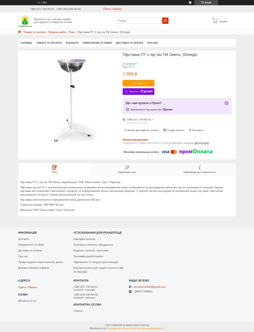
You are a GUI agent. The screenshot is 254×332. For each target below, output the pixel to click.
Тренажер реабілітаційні (88, 256)
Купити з (134, 91)
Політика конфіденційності (150, 328)
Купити (141, 83)
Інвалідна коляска (84, 238)
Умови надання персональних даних (40, 261)
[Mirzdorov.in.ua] (25, 20)
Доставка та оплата (129, 43)
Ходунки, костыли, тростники (90, 250)
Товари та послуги (34, 32)
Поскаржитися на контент (120, 328)
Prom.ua (145, 325)
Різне (72, 32)
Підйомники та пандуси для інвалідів (95, 261)
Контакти (72, 43)
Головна (26, 43)
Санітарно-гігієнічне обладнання (93, 244)
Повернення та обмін (97, 43)
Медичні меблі (57, 32)
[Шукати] (165, 21)
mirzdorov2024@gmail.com (149, 286)
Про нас (152, 43)
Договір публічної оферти (33, 267)
